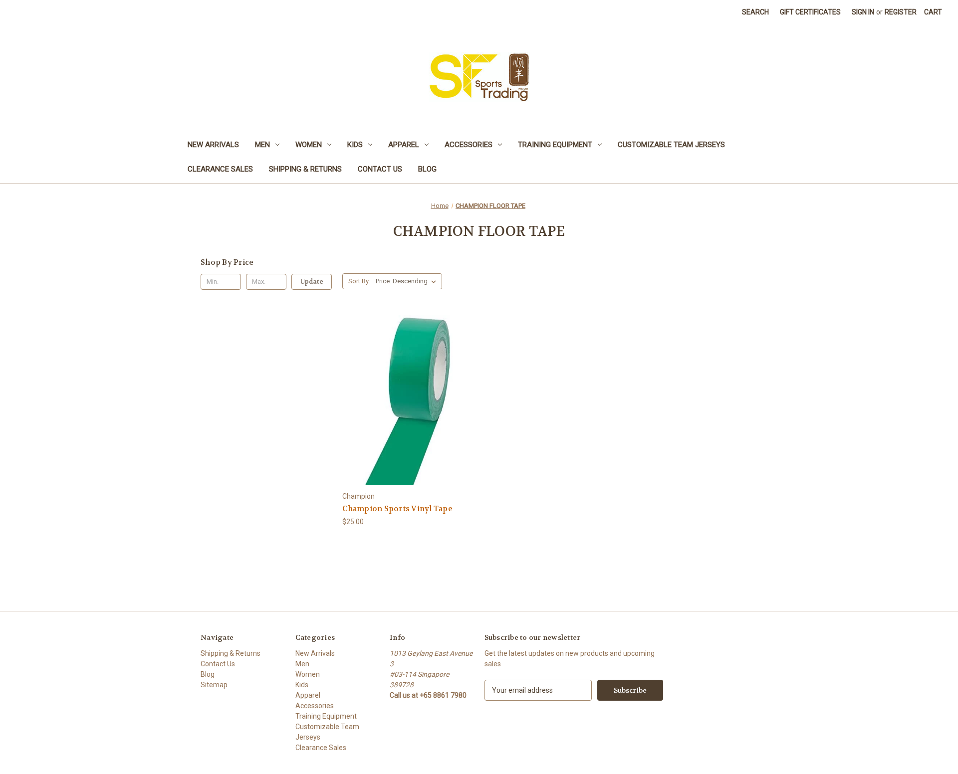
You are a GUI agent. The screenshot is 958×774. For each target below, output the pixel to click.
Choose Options (408, 417)
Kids (355, 144)
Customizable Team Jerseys (671, 144)
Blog (427, 169)
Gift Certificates (810, 12)
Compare (405, 400)
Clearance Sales (220, 169)
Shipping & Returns (305, 169)
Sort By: (359, 281)
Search (755, 12)
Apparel (403, 144)
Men (262, 144)
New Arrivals (213, 144)
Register (901, 12)
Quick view (400, 382)
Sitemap (214, 685)
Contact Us (380, 169)
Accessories (468, 144)
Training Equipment (555, 144)
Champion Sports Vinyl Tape (397, 509)
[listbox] (408, 281)
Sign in (863, 12)
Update (311, 281)
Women (308, 144)
